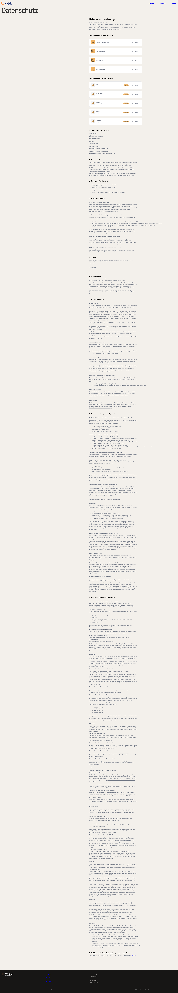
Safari (95, 708)
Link (95, 573)
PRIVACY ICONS (121, 173)
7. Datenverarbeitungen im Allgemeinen (99, 148)
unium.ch (134, 955)
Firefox (95, 712)
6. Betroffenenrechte (94, 146)
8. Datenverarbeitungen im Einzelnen (98, 151)
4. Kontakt (91, 141)
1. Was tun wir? (93, 133)
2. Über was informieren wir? (96, 136)
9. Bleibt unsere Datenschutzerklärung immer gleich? (102, 153)
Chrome (96, 707)
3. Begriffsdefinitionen (94, 138)
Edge (95, 710)
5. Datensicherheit (93, 143)
